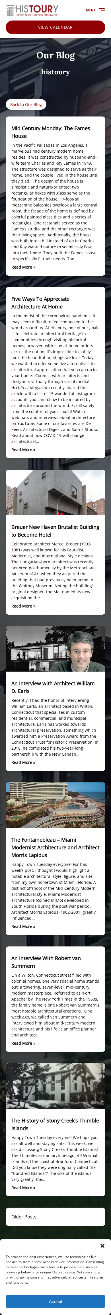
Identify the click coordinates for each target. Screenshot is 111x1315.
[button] (102, 1246)
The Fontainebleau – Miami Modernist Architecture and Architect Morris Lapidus (55, 847)
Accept (55, 1301)
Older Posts (23, 1217)
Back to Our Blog (26, 104)
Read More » (23, 267)
